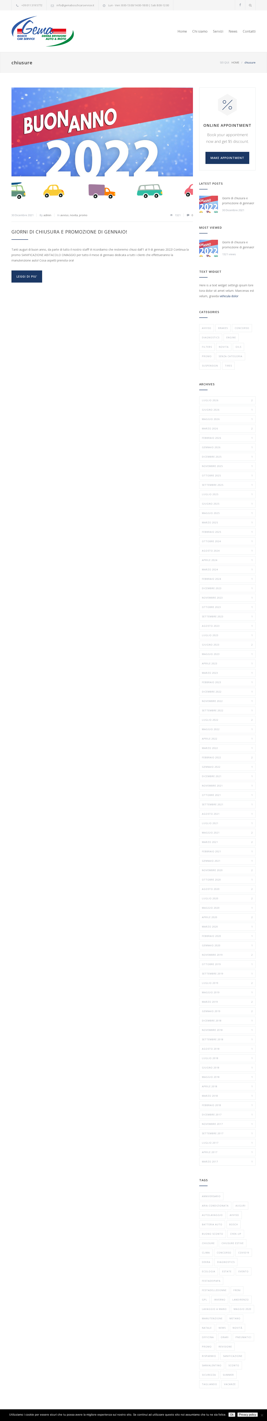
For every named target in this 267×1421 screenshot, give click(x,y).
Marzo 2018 (227, 1095)
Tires (228, 365)
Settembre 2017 (227, 1133)
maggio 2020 (242, 1309)
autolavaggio (212, 1215)
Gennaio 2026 (227, 447)
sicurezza (209, 1374)
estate (227, 1271)
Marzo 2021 (227, 842)
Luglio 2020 (227, 898)
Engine (231, 337)
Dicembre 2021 (227, 776)
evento (243, 1271)
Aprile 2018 (227, 1086)
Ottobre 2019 (227, 964)
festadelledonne (214, 1290)
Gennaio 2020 (227, 945)
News (233, 31)
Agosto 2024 (227, 550)
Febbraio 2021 (227, 851)
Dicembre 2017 (227, 1114)
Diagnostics (210, 337)
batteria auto (212, 1224)
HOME (235, 62)
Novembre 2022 (227, 701)
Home (182, 31)
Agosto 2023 (227, 625)
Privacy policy (247, 1414)
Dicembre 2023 (227, 588)
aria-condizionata (215, 1205)
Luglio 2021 (227, 823)
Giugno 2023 (227, 644)
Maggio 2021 (227, 832)
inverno (219, 1299)
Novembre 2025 (227, 466)
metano (235, 1318)
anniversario (211, 1196)
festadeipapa (211, 1280)
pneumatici (243, 1337)
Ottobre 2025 (227, 475)
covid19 (243, 1252)
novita (74, 215)
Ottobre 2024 (227, 541)
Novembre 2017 (227, 1123)
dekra (206, 1262)
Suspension (210, 365)
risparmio (209, 1356)
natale (207, 1327)
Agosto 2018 (227, 1048)
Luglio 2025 (227, 494)
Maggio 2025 (227, 513)
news (222, 1327)
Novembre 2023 (227, 597)
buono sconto (212, 1233)
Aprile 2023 (227, 663)
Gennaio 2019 (227, 1011)
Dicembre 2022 (227, 691)
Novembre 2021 (227, 785)
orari (225, 1337)
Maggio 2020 (227, 907)
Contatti (249, 31)
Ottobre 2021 (227, 795)
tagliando (209, 1384)
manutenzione (212, 1318)
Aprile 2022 (227, 738)
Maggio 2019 (227, 992)
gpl (204, 1299)
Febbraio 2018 (227, 1105)
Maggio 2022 (227, 729)
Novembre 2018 (227, 1029)
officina (208, 1337)
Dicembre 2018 (227, 1020)
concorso (242, 328)
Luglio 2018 (227, 1058)
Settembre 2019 (227, 973)
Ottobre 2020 (227, 879)
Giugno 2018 (227, 1067)
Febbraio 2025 (227, 531)
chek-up (235, 1233)
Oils (238, 346)
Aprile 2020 (227, 917)
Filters (207, 346)
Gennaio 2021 (227, 860)
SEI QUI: (224, 62)
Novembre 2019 (227, 954)
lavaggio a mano (214, 1309)
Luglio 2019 (227, 983)
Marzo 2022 (227, 748)
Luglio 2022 (227, 719)
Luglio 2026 (227, 400)
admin (47, 215)
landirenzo (240, 1299)
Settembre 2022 (227, 710)
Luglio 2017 (227, 1142)
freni (237, 1290)
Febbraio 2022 (227, 757)
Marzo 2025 (227, 522)
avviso (64, 215)
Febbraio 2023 (227, 682)
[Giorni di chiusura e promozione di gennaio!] (102, 148)
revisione (225, 1346)
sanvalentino (212, 1365)
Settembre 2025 (227, 484)
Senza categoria (230, 356)
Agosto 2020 (227, 889)
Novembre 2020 (227, 870)
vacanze (230, 1384)
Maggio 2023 (227, 654)
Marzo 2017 (227, 1161)
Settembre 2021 (227, 804)
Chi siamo (200, 31)
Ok (232, 1414)
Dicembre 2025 (227, 456)
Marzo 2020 (227, 926)
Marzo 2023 (227, 672)
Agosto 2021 (227, 813)
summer (228, 1374)
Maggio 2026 (227, 419)
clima (206, 1252)
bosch (233, 1224)
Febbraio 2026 (227, 437)
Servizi (218, 31)
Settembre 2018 (227, 1039)
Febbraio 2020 (227, 936)
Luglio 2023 (227, 635)
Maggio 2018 (227, 1076)
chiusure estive (233, 1243)
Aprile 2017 (227, 1152)
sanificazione (232, 1356)
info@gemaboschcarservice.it (75, 5)
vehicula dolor (229, 296)
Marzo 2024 (227, 569)
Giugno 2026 (227, 409)
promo (83, 215)
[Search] (250, 5)
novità (237, 1327)
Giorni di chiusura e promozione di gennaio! (69, 231)
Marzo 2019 (227, 1001)
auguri (241, 1205)
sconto (233, 1365)
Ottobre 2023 (227, 607)
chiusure (208, 1243)
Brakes (223, 328)
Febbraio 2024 (227, 578)
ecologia (208, 1271)
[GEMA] (50, 31)
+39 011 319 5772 (31, 5)
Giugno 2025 (227, 503)
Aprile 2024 (227, 560)
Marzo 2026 (227, 428)
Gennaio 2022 (227, 766)
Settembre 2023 (227, 616)
